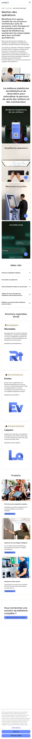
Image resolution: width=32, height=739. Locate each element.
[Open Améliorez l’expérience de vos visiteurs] (26, 139)
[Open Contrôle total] (26, 254)
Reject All (16, 731)
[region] (16, 724)
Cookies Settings (16, 727)
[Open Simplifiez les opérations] (26, 177)
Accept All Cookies (16, 735)
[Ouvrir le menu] (29, 2)
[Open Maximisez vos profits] (26, 216)
